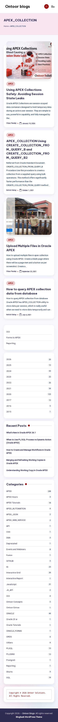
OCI (8, 331)
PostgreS (10, 660)
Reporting (10, 343)
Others (9, 642)
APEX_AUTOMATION (16, 508)
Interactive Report (14, 578)
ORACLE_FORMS (14, 631)
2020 (8, 394)
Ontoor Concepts (14, 601)
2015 (8, 411)
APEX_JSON (12, 514)
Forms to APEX (13, 337)
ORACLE (10, 613)
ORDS (9, 636)
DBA (8, 537)
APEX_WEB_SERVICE (16, 520)
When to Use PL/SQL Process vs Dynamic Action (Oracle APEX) (28, 441)
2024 (8, 371)
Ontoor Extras (12, 607)
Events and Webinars (16, 549)
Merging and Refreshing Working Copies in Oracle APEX (25, 461)
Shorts (9, 671)
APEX (10, 84)
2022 (8, 382)
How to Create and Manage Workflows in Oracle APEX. (28, 451)
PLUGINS (10, 654)
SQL (8, 677)
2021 (8, 388)
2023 (8, 376)
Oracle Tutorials (13, 625)
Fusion (9, 555)
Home (6, 26)
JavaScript (11, 584)
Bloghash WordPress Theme (29, 717)
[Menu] (52, 6)
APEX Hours (12, 497)
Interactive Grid (13, 572)
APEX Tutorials (13, 502)
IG (7, 567)
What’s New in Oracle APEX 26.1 (21, 432)
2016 (8, 406)
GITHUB (9, 561)
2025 (8, 365)
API (8, 526)
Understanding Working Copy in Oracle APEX (27, 470)
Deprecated (11, 543)
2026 (8, 359)
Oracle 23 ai (11, 619)
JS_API (9, 590)
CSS (8, 532)
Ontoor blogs (17, 6)
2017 (8, 400)
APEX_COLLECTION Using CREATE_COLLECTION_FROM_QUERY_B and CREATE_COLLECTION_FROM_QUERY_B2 (27, 149)
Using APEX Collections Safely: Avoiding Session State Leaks (24, 94)
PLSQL (9, 648)
